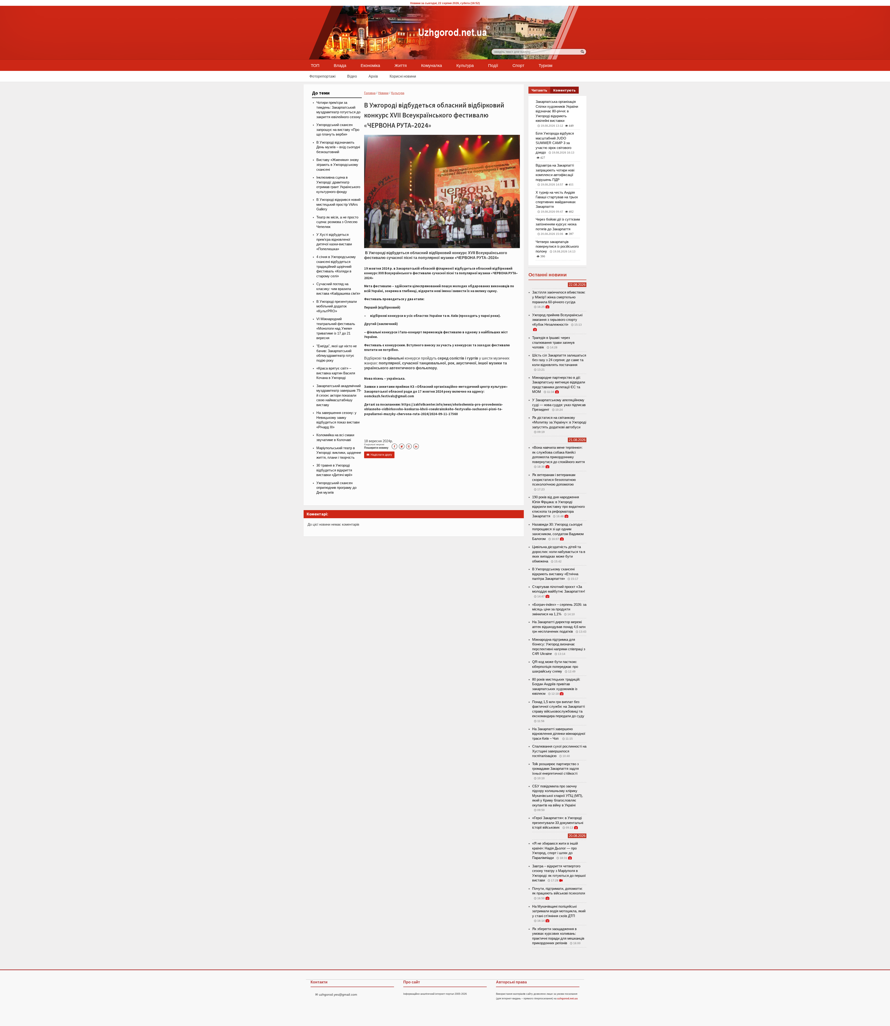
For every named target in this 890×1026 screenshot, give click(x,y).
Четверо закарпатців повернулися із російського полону (557, 246)
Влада (340, 65)
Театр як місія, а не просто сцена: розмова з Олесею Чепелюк (337, 222)
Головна (369, 93)
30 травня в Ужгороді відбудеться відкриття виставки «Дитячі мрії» (334, 470)
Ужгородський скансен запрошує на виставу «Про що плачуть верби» (337, 129)
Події (493, 65)
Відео (352, 76)
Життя (400, 65)
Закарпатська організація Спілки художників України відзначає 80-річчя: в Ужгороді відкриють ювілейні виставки (557, 111)
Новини (383, 93)
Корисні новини (403, 76)
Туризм (545, 65)
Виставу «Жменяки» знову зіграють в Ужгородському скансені (337, 164)
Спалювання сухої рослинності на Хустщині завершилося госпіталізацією (559, 751)
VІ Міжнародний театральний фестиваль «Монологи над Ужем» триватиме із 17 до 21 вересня (335, 328)
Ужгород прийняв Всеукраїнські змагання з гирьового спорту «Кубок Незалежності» (557, 319)
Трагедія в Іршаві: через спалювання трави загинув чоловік (553, 342)
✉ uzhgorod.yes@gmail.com (336, 994)
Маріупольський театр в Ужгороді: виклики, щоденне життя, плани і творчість (338, 452)
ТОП (315, 65)
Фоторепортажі (322, 76)
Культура (465, 65)
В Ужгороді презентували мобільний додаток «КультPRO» (336, 306)
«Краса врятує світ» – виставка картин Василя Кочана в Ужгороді (335, 373)
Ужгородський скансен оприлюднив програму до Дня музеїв (336, 487)
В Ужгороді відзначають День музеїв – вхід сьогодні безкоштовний (338, 147)
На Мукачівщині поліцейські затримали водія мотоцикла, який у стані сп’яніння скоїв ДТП (558, 911)
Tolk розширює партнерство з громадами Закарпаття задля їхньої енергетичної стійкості (555, 768)
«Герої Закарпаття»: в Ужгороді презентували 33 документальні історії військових (557, 822)
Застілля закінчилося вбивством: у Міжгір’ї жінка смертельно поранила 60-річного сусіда (558, 297)
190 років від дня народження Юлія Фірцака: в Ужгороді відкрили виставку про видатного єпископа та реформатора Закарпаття (558, 506)
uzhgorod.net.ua (567, 998)
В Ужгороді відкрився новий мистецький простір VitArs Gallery (338, 204)
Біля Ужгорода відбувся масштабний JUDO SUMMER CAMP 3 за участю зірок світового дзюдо (555, 143)
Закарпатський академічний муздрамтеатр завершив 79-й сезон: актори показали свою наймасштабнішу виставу (338, 395)
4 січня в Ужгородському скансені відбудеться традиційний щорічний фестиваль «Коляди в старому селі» (336, 266)
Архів (373, 76)
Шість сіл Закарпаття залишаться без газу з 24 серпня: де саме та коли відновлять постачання (559, 360)
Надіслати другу (379, 454)
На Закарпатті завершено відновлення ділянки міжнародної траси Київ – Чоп (558, 733)
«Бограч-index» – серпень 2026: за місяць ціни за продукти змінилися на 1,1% (559, 609)
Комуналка (431, 65)
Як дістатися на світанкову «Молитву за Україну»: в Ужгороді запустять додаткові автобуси (559, 422)
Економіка (370, 65)
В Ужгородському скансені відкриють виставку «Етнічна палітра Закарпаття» (555, 574)
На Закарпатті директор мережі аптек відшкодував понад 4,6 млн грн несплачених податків (558, 626)
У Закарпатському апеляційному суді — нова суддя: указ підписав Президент (559, 404)
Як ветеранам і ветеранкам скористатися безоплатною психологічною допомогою (554, 479)
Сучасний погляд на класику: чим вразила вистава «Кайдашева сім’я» (338, 288)
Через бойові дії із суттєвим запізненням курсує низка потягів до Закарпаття (558, 224)
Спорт (518, 65)
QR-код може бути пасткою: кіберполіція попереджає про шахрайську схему (555, 666)
